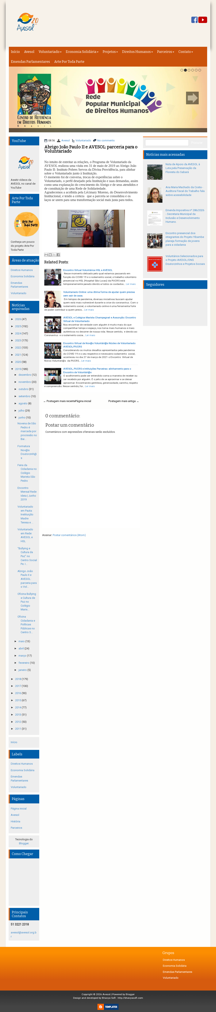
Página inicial (83, 401)
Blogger (23, 843)
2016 (18, 693)
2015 (18, 700)
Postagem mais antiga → (123, 401)
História (15, 821)
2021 (18, 354)
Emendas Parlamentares (30, 62)
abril (21, 648)
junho (22, 417)
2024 (18, 333)
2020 (18, 361)
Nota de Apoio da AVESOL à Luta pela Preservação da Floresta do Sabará (183, 168)
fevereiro (24, 662)
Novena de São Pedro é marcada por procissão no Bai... (27, 431)
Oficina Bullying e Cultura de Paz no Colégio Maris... (27, 601)
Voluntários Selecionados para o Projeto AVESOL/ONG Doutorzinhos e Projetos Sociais (185, 260)
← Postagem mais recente (59, 401)
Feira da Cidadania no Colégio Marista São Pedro (27, 473)
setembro (25, 396)
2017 (18, 686)
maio (22, 641)
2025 (18, 326)
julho (22, 410)
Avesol (29, 52)
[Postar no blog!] (50, 255)
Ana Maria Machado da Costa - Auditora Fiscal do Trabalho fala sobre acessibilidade (185, 191)
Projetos (109, 52)
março (23, 655)
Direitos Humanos (136, 52)
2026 (18, 319)
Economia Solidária (81, 52)
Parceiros (164, 52)
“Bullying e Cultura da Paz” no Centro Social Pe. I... (27, 556)
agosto (23, 403)
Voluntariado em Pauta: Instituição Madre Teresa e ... (25, 514)
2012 (18, 721)
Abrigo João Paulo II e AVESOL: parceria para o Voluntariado (91, 149)
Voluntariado (49, 52)
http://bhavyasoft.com (130, 997)
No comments (106, 140)
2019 (18, 369)
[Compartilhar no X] (54, 255)
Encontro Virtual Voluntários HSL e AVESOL (87, 270)
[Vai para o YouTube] (202, 20)
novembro (25, 381)
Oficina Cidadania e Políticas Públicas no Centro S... (26, 624)
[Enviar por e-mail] (46, 255)
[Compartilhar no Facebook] (58, 255)
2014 (18, 707)
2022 (18, 347)
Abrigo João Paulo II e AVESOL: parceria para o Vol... (27, 579)
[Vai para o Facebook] (194, 20)
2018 (18, 679)
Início (15, 52)
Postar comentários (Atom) (69, 535)
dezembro (25, 374)
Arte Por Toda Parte (69, 62)
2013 (18, 714)
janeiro (23, 670)
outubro (24, 389)
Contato (184, 52)
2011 (18, 728)
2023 (18, 340)
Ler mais (131, 284)
